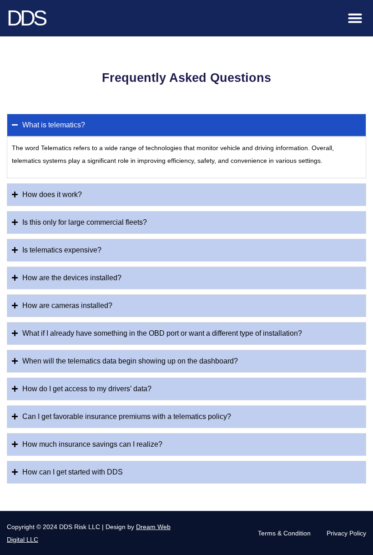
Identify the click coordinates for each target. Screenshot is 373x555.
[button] (355, 18)
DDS (26, 18)
